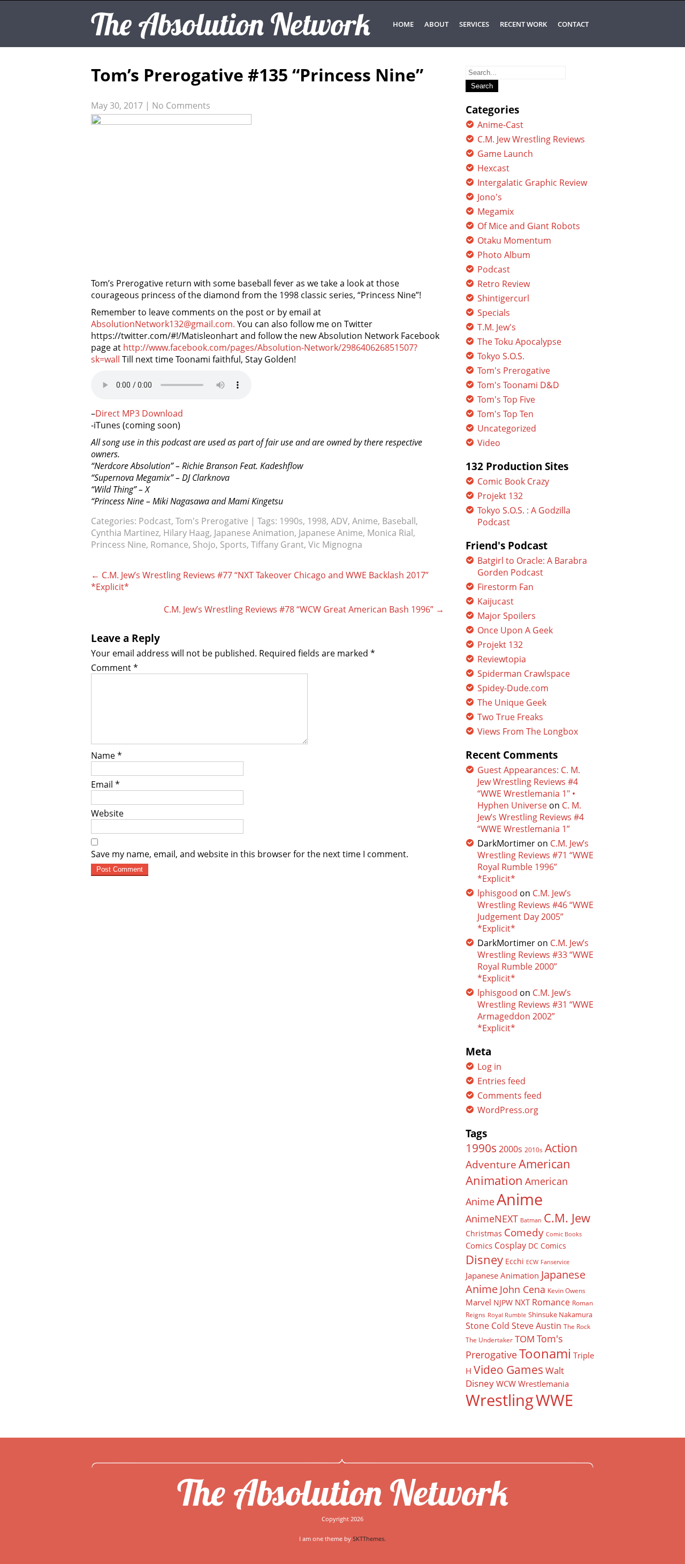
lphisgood (497, 893)
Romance (169, 544)
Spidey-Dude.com (513, 688)
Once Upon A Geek (515, 630)
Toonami (545, 1353)
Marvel (478, 1302)
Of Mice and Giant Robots (528, 226)
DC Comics (547, 1246)
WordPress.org (507, 1110)
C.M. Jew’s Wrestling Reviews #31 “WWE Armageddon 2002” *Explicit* (535, 1010)
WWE (554, 1399)
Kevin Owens (566, 1290)
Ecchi (514, 1261)
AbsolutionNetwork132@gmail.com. (163, 324)
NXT (522, 1302)
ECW (532, 1262)
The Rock (577, 1326)
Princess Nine (118, 544)
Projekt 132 (500, 496)
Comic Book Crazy (513, 481)
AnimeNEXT (492, 1218)
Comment (114, 668)
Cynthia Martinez (125, 533)
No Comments (181, 105)
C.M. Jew (567, 1218)
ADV (339, 521)
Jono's (489, 197)
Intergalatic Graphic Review (532, 182)
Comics (479, 1245)
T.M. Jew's (496, 327)
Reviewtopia (501, 659)
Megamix (495, 211)
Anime (365, 521)
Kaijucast (495, 601)
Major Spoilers (506, 616)
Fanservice (555, 1262)
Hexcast (493, 168)
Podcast (155, 521)
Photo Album (503, 255)
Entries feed (501, 1081)
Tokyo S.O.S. (500, 356)
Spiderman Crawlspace (523, 673)
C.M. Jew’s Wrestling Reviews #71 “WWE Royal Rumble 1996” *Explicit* (535, 861)
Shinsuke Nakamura (560, 1314)
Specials (493, 313)
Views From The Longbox (527, 731)
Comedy (524, 1233)
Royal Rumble (507, 1315)
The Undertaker (489, 1339)
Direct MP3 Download (139, 413)
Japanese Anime (331, 533)
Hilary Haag (186, 533)
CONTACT (573, 24)
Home (403, 24)
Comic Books (564, 1234)
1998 (316, 521)
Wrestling (500, 1400)
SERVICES (474, 24)
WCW (506, 1383)
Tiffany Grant (277, 544)
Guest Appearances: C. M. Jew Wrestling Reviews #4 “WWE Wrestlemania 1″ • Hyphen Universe (528, 787)
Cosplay (510, 1245)
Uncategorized (506, 428)
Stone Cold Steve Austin (513, 1326)
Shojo (204, 544)
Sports (233, 544)
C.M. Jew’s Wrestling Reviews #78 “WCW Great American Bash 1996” (304, 609)
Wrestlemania (543, 1383)
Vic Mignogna (335, 544)
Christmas (484, 1233)
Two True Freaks (510, 717)
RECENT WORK (523, 24)
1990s (291, 521)
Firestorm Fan (505, 587)
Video (488, 443)
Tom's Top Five (506, 399)
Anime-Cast (500, 125)
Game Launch (505, 154)
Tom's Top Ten (505, 414)
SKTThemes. (369, 1539)
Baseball (399, 521)
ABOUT (436, 24)
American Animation (518, 1172)
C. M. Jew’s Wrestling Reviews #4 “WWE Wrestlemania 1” (530, 817)
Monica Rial (390, 533)
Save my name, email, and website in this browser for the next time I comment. (249, 854)
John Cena (522, 1289)
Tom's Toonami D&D (518, 385)
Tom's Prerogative (212, 521)
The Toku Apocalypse (519, 341)
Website (107, 813)
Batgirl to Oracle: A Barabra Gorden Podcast (532, 566)
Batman (531, 1220)
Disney (484, 1259)
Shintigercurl (503, 298)
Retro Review (503, 284)
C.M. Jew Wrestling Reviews (531, 139)
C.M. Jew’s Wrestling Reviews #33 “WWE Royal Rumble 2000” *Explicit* (535, 960)
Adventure (491, 1164)
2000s (510, 1149)
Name (106, 755)
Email (105, 784)
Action (561, 1147)
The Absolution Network (342, 1492)
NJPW (503, 1302)
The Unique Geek (511, 702)
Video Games (508, 1369)
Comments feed (509, 1095)
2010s (533, 1149)
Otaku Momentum (514, 240)
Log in (489, 1066)
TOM (525, 1339)
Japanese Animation (254, 533)
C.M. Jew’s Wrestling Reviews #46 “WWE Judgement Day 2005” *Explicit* (535, 910)
